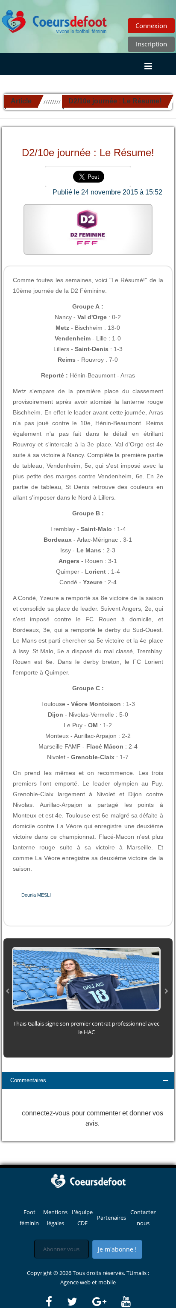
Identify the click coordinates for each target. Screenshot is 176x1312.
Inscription (151, 44)
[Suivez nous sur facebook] (56, 1301)
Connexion (151, 25)
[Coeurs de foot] (54, 19)
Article (21, 101)
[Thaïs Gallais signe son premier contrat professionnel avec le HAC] (86, 978)
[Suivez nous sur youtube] (126, 1301)
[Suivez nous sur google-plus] (106, 1301)
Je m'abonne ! (117, 1249)
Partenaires (111, 1217)
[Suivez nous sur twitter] (79, 1301)
